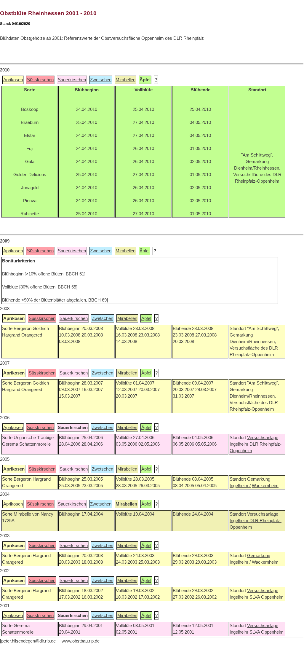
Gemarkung (258, 479)
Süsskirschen (40, 79)
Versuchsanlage (262, 437)
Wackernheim (265, 485)
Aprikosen (13, 79)
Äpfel (144, 250)
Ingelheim (239, 444)
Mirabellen (125, 79)
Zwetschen (100, 79)
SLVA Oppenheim (266, 597)
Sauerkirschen (72, 79)
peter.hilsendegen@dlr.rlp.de (28, 641)
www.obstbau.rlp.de (81, 641)
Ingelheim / (240, 485)
